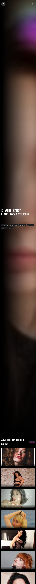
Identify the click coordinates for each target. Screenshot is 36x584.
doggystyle (13, 225)
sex (32, 225)
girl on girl (5, 225)
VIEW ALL (31, 442)
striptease (22, 225)
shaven (11, 228)
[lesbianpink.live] (3, 3)
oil (28, 225)
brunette (4, 228)
